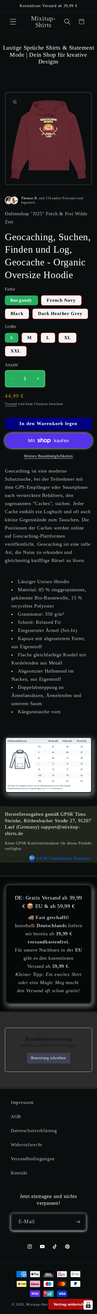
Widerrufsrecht (26, 1144)
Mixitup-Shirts (38, 1304)
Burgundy (21, 300)
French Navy (61, 300)
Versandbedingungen (33, 1158)
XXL (16, 351)
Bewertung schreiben (48, 1058)
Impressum (22, 1102)
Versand (11, 404)
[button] (13, 21)
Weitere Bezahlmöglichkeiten (48, 456)
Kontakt (19, 1172)
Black (17, 313)
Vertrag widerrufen (70, 1304)
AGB (16, 1116)
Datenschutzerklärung (34, 1130)
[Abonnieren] (78, 1222)
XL (67, 337)
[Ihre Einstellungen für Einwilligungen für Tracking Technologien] (88, 1305)
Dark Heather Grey (60, 313)
